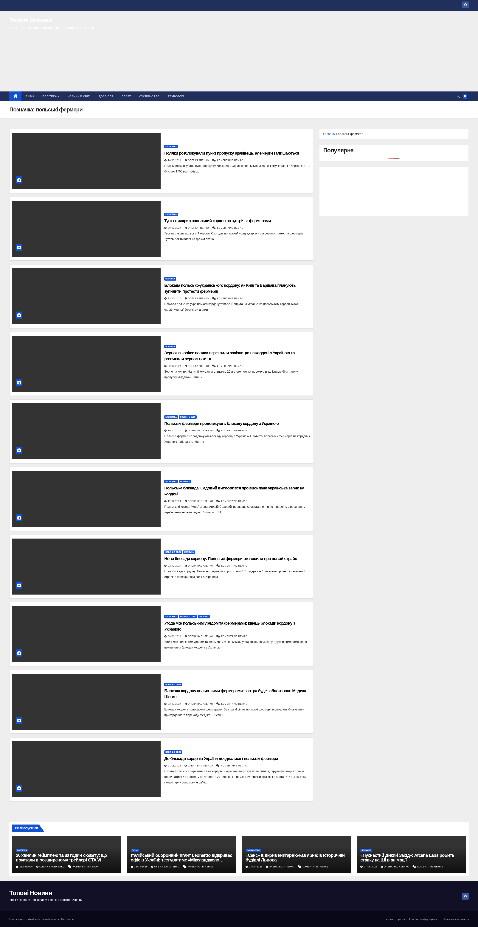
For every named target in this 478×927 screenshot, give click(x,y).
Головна (329, 134)
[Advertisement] (239, 63)
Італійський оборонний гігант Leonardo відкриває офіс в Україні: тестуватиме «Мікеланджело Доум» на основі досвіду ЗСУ (181, 860)
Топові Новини (30, 20)
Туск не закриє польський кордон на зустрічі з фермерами (217, 220)
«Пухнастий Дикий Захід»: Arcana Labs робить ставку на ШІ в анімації (407, 857)
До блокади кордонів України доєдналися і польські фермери (221, 758)
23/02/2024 (175, 298)
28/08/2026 (26, 866)
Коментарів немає (230, 160)
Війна (30, 96)
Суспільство (149, 96)
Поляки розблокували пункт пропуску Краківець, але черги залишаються (231, 153)
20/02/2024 (175, 366)
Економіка (171, 147)
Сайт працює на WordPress (25, 919)
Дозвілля (106, 96)
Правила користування (456, 919)
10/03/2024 (175, 160)
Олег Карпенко (199, 160)
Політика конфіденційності (424, 919)
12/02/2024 (175, 501)
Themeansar (67, 919)
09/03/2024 (175, 228)
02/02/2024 (175, 565)
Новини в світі (79, 96)
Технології (176, 96)
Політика (50, 96)
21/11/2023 (175, 765)
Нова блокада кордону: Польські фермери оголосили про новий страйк (230, 558)
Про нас (401, 919)
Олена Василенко (201, 430)
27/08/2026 (256, 866)
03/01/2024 (175, 704)
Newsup (52, 919)
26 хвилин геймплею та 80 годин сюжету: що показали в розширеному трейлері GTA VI (61, 857)
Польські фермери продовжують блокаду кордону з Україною (221, 423)
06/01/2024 (175, 636)
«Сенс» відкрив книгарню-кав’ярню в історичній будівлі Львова (295, 857)
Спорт (126, 96)
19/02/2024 (175, 430)
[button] (458, 96)
